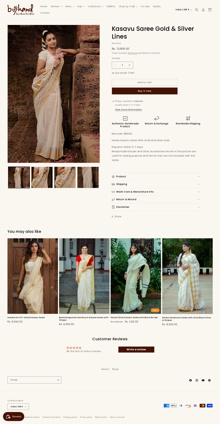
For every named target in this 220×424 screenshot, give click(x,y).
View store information (128, 109)
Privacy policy (86, 417)
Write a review (136, 349)
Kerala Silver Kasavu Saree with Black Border (134, 317)
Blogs (115, 369)
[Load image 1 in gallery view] (19, 177)
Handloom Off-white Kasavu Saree (26, 317)
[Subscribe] (58, 379)
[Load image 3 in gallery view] (65, 177)
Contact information (51, 417)
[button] (56, 6)
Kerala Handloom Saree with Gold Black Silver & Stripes (186, 319)
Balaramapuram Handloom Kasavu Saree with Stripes (84, 318)
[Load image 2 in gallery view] (42, 177)
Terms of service (117, 417)
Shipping (132, 53)
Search (105, 369)
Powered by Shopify (31, 417)
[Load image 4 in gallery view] (88, 177)
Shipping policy (70, 417)
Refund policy (101, 417)
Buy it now (144, 91)
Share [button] (118, 216)
